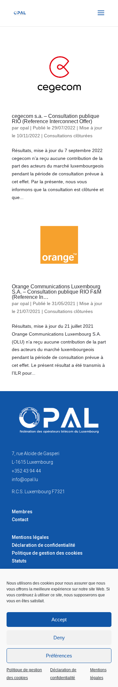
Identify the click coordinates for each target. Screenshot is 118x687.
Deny (59, 637)
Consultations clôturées (68, 135)
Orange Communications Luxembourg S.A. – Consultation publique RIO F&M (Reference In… (56, 292)
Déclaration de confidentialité (63, 674)
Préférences (59, 655)
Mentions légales (98, 674)
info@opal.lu (25, 479)
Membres (22, 511)
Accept (59, 619)
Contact (20, 519)
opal (24, 127)
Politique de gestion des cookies (24, 674)
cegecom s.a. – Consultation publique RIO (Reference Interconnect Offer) (55, 118)
